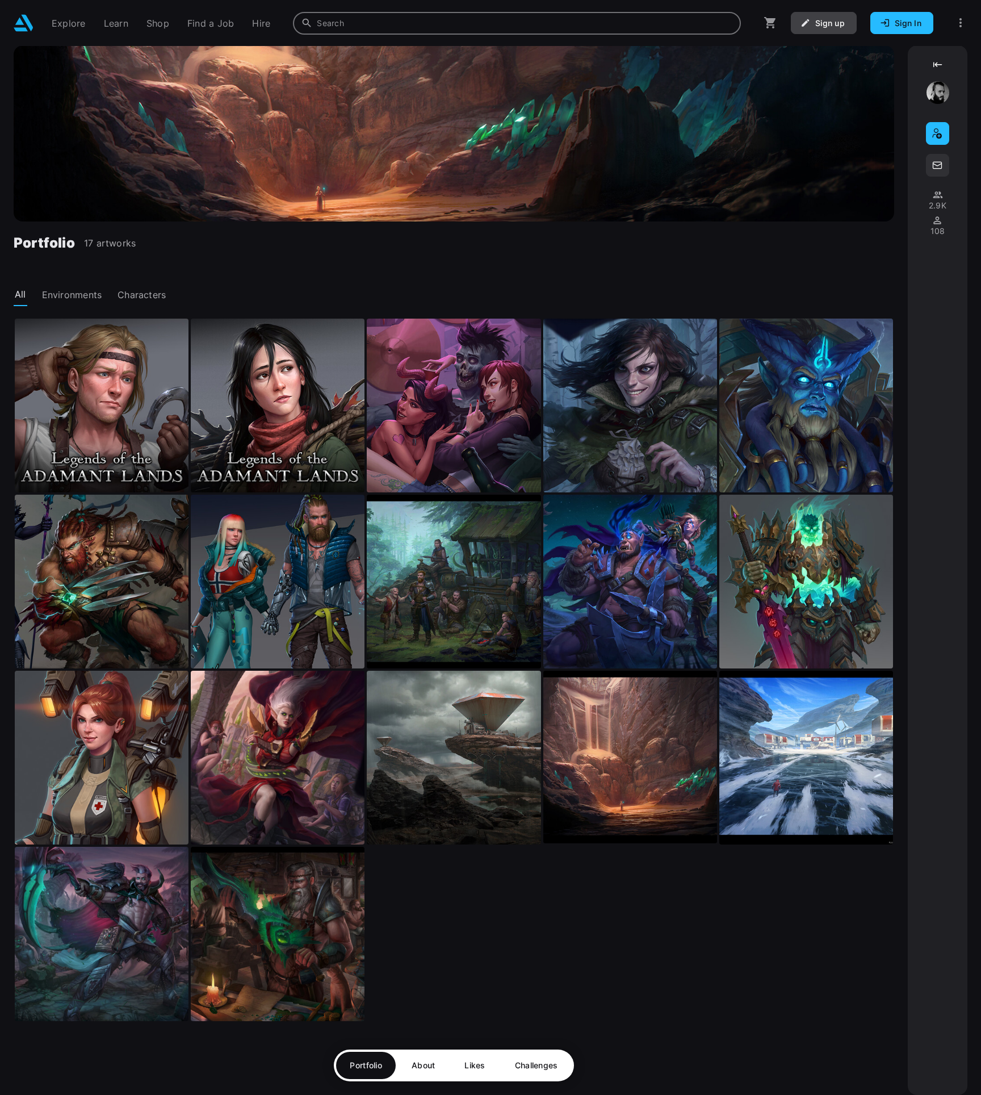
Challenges (536, 1065)
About (423, 1065)
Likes (474, 1065)
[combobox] (517, 23)
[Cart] (770, 23)
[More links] (960, 23)
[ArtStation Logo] (23, 23)
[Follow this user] (937, 133)
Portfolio (366, 1065)
